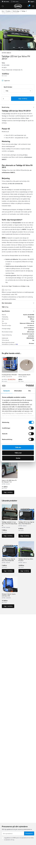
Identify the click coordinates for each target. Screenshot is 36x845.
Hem (3, 11)
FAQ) (17, 344)
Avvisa (18, 458)
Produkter (8, 11)
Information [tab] (18, 391)
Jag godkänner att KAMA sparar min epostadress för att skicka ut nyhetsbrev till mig (19, 839)
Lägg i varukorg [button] (8, 492)
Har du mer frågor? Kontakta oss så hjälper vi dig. (15, 286)
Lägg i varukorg (22, 99)
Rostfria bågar (16, 11)
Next (33, 32)
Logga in (32, 1)
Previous (3, 32)
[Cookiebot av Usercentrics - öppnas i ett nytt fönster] (26, 385)
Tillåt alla (18, 447)
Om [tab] (29, 391)
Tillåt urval (18, 452)
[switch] (31, 428)
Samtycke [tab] (6, 391)
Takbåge (23, 11)
